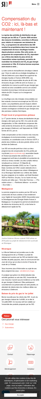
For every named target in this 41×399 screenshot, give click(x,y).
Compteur (30, 369)
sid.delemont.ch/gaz (27, 271)
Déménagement (10, 369)
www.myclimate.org (17, 153)
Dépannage (31, 354)
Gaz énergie (9, 324)
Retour (6, 316)
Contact (10, 354)
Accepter (20, 395)
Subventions (9, 327)
